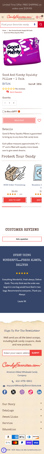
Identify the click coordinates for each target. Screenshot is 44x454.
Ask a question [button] (22, 239)
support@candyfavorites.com (24, 386)
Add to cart (15, 200)
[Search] (41, 24)
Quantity (6, 97)
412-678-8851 (24, 381)
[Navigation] (2, 17)
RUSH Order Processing (15, 185)
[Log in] (37, 17)
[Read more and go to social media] (4, 392)
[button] (35, 24)
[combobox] (22, 24)
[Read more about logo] (22, 368)
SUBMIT (35, 353)
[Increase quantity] (13, 102)
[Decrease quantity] (5, 102)
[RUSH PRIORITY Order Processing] (15, 173)
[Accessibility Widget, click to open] (3, 450)
